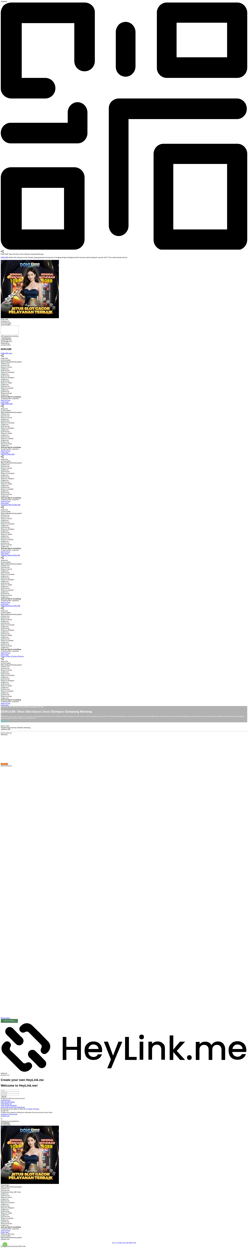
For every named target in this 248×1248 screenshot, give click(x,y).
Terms (30, 1109)
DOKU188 (4, 257)
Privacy (36, 1109)
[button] (124, 896)
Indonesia (4, 764)
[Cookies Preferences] (5, 1244)
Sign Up (4, 1096)
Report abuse (5, 1018)
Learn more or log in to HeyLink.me (13, 1107)
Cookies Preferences (9, 1020)
